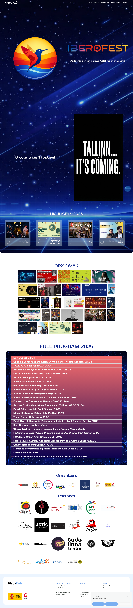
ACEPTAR (98, 604)
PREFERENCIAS (125, 604)
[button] (98, 157)
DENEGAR (111, 604)
